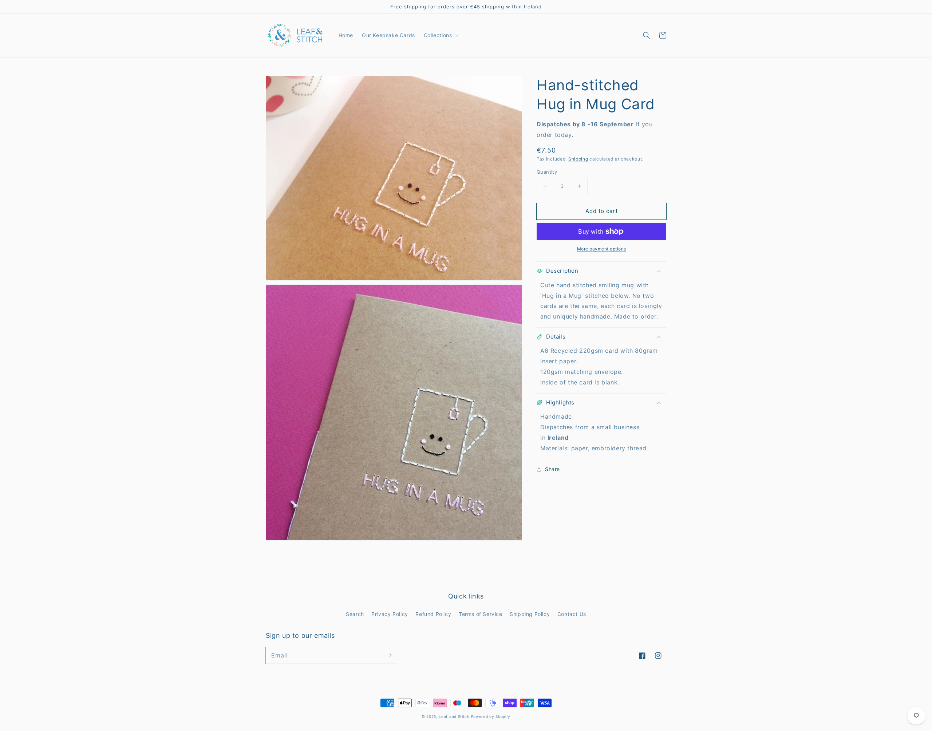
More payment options (601, 249)
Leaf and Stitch (454, 716)
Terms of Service (480, 614)
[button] (647, 35)
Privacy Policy (389, 614)
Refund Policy (433, 614)
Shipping (578, 159)
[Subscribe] (389, 655)
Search (355, 614)
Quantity (547, 172)
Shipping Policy (530, 614)
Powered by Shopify (491, 716)
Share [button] (552, 469)
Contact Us (571, 614)
